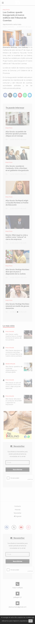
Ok (31, 621)
